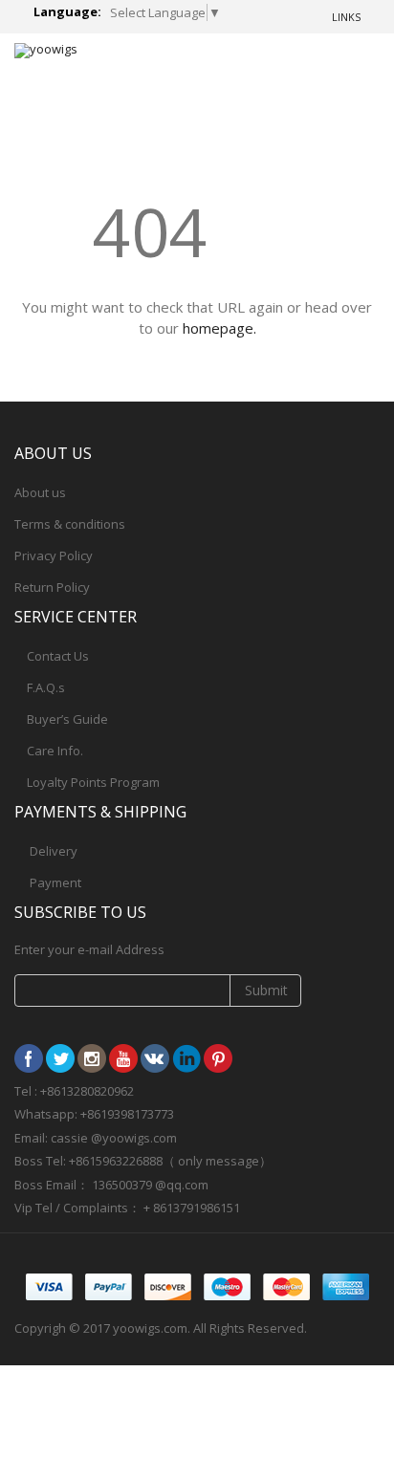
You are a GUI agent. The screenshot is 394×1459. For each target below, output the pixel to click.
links (346, 17)
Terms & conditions (69, 524)
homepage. (219, 328)
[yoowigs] (46, 50)
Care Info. (55, 750)
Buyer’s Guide (67, 719)
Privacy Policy (53, 555)
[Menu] (294, 66)
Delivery (53, 851)
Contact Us (58, 655)
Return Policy (52, 587)
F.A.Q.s (46, 687)
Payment (55, 882)
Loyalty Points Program (93, 782)
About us (40, 492)
